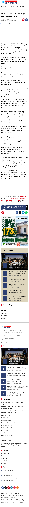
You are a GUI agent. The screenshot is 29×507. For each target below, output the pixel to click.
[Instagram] (14, 487)
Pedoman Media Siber (7, 428)
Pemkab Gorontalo (8, 480)
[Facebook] (17, 212)
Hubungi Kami (5, 415)
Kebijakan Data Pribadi (8, 423)
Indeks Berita (5, 417)
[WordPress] (11, 487)
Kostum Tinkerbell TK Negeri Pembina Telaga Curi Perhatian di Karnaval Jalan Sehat (17, 285)
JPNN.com (22, 196)
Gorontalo (4, 313)
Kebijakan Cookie (6, 420)
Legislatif (4, 315)
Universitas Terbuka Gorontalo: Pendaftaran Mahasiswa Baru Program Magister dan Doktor (14, 444)
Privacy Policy (5, 430)
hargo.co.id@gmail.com (11, 342)
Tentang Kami (5, 438)
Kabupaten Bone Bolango (10, 478)
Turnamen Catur (6, 440)
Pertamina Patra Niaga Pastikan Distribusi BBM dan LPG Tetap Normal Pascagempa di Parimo (17, 279)
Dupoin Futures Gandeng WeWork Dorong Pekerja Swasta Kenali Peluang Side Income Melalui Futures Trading (17, 291)
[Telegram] (23, 212)
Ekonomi (4, 310)
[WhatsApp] (26, 212)
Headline (4, 318)
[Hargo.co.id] (9, 2)
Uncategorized (5, 308)
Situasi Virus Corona (7, 435)
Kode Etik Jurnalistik (7, 425)
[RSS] (17, 487)
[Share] (26, 19)
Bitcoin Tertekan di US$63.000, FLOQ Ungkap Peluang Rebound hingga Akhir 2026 (17, 297)
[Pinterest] (8, 487)
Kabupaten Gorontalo (9, 470)
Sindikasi (4, 433)
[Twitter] (20, 212)
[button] (24, 2)
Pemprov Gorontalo (8, 473)
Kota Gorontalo (7, 475)
